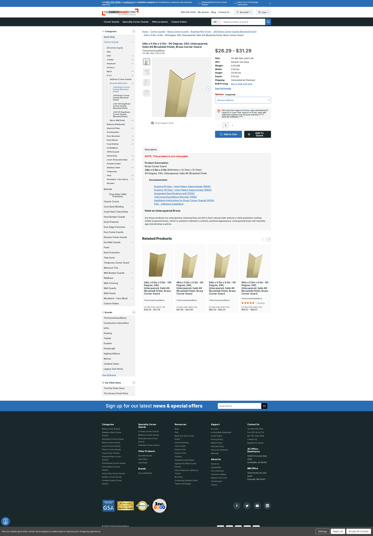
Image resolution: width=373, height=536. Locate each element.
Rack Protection (112, 252)
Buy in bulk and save (241, 84)
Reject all (338, 531)
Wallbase (108, 278)
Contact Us (223, 12)
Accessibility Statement (221, 432)
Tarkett (107, 338)
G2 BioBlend (112, 148)
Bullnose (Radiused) (116, 124)
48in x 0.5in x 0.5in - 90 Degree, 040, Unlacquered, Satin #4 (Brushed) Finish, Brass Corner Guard (189, 288)
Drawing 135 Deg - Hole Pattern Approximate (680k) (183, 189)
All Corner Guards (115, 48)
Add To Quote (259, 134)
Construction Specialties (116, 323)
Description (151, 149)
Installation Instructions (184, 460)
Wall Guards (110, 288)
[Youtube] (257, 506)
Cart (264, 12)
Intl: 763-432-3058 (255, 436)
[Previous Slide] (264, 239)
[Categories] (133, 31)
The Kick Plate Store (114, 388)
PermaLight (109, 348)
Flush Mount (112, 140)
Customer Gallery (218, 474)
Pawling (108, 333)
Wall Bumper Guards (114, 273)
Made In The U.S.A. (219, 478)
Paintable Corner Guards (149, 445)
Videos (214, 485)
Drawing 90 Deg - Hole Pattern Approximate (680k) (182, 186)
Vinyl (109, 175)
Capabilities (216, 467)
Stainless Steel (113, 167)
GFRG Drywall (113, 152)
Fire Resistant (113, 132)
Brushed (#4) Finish (118, 83)
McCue (107, 358)
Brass (109, 75)
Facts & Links (180, 453)
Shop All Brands (145, 473)
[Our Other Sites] (133, 382)
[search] (268, 22)
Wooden (110, 183)
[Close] (269, 3)
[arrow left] (155, 89)
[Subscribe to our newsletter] (264, 406)
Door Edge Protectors (114, 227)
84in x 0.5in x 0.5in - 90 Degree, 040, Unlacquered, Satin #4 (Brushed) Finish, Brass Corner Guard (222, 288)
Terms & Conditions (219, 450)
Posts (106, 247)
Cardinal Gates (111, 364)
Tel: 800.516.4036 (255, 429)
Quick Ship (109, 37)
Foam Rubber (113, 144)
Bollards (108, 189)
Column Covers (111, 201)
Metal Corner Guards (111, 429)
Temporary (112, 171)
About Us (215, 464)
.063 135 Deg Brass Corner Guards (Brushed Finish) (121, 114)
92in (109, 52)
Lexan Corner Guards (111, 446)
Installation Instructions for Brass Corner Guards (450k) (184, 200)
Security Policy (217, 446)
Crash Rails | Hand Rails (116, 211)
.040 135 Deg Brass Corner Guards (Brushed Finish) (121, 106)
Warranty (215, 453)
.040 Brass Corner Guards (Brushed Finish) (121, 89)
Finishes (178, 456)
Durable (108, 343)
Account (244, 12)
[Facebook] (237, 506)
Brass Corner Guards (111, 442)
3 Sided (110, 59)
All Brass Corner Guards (121, 79)
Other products (160, 22)
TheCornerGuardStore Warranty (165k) (175, 196)
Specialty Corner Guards (135, 22)
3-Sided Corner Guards (148, 431)
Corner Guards (111, 22)
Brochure (179, 477)
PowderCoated (113, 163)
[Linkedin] (267, 505)
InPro (106, 328)
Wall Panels (110, 293)
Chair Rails (142, 459)
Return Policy (216, 443)
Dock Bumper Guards (114, 217)
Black (109, 71)
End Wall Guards (112, 242)
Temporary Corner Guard (116, 262)
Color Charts (180, 446)
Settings (322, 531)
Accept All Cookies (359, 531)
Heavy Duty (112, 156)
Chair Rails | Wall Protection (117, 195)
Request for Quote (255, 443)
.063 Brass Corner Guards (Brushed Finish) (121, 97)
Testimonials (216, 481)
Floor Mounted (113, 136)
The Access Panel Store (116, 393)
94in (109, 55)
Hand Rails (142, 463)
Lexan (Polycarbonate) (117, 159)
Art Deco (111, 67)
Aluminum (111, 63)
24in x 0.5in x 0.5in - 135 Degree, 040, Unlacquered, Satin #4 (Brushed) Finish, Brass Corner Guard (157, 288)
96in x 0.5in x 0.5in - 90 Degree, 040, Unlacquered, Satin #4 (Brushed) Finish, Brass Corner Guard (254, 288)
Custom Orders (179, 22)
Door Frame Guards (113, 232)
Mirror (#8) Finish (117, 120)
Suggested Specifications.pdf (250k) (174, 193)
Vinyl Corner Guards (110, 453)
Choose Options (158, 257)
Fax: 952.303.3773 (255, 432)
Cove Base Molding (114, 206)
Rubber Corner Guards (112, 477)
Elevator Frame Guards (115, 237)
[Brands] (133, 312)
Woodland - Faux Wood (117, 179)
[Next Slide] (269, 239)
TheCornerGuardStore (115, 318)
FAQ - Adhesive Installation (169, 203)
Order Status (216, 436)
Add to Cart (230, 134)
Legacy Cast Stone (113, 369)
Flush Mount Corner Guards (114, 463)
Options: (225, 94)
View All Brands (109, 375)
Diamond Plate (113, 128)
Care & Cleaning (182, 442)
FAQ (176, 432)
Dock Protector (111, 222)
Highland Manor (112, 353)
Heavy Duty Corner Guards (113, 473)
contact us (128, 2)
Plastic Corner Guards (111, 449)
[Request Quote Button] (5, 521)
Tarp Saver (109, 257)
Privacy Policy (217, 439)
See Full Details (223, 88)
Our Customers (217, 471)
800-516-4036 (113, 2)
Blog (213, 12)
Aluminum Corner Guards (113, 439)
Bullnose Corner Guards (148, 435)
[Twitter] (247, 506)
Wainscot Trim (111, 268)
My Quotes (203, 12)
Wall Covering (111, 283)
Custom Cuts (180, 449)
